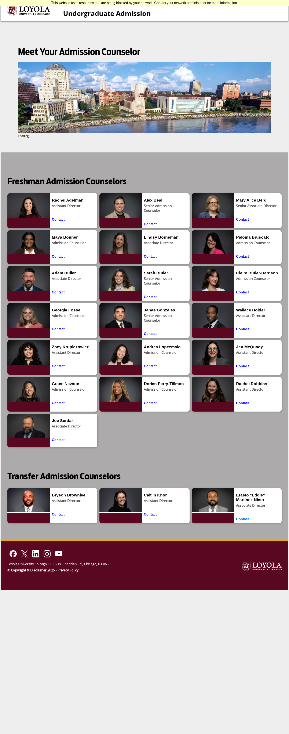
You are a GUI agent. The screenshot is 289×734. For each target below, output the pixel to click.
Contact (58, 219)
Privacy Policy (68, 570)
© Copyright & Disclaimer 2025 (31, 570)
